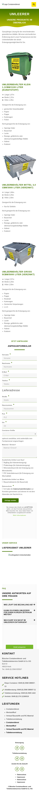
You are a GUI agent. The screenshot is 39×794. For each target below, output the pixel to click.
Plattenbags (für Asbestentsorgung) (17, 465)
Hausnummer (7, 405)
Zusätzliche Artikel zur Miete (13, 479)
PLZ (4, 414)
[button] (34, 4)
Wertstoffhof (11, 712)
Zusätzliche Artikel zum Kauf (13, 460)
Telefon (5, 380)
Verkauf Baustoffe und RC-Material (19, 716)
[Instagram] (22, 748)
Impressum (21, 777)
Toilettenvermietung (14, 719)
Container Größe (8, 430)
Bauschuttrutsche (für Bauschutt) (16, 482)
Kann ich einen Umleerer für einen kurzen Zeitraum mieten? (18, 612)
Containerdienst (12, 709)
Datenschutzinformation (22, 489)
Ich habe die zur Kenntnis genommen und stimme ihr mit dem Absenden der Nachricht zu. (18, 491)
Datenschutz (7, 486)
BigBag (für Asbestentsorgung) (15, 462)
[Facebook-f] (17, 748)
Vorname (5, 355)
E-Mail (4, 372)
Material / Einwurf (9, 444)
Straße (5, 396)
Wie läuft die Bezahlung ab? (18, 605)
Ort (3, 422)
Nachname (6, 363)
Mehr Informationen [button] (19, 515)
